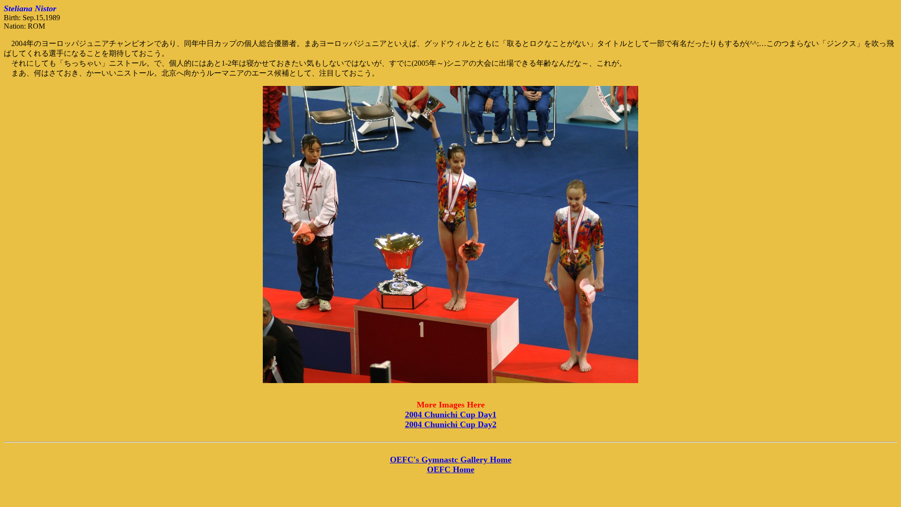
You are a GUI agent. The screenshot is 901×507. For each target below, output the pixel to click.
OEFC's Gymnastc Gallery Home (451, 459)
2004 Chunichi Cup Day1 (450, 414)
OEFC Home (450, 469)
